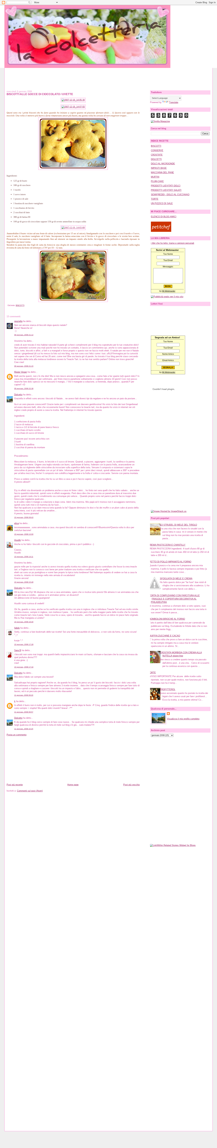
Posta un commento (16, 734)
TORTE (154, 199)
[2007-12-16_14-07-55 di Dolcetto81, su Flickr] (73, 106)
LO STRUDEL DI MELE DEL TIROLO (178, 525)
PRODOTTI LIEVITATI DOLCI (165, 185)
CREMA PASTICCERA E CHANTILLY (166, 545)
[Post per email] (7, 305)
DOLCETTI (156, 159)
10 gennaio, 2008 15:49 (23, 582)
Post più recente (15, 784)
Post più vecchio (131, 784)
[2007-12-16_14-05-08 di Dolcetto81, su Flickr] (73, 227)
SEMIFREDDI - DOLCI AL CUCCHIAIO (170, 194)
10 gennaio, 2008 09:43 (23, 517)
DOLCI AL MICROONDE (163, 163)
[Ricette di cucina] (161, 231)
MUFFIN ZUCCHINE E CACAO (164, 635)
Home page (72, 784)
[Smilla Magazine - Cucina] (160, 121)
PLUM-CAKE (157, 181)
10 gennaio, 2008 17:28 (23, 644)
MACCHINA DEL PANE (162, 172)
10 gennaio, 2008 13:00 (23, 534)
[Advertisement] (108, 75)
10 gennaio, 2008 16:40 (23, 622)
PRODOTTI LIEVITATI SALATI (166, 190)
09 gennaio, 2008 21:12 (23, 335)
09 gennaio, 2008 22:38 (23, 388)
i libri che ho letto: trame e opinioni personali (172, 243)
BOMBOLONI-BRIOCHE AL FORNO (167, 619)
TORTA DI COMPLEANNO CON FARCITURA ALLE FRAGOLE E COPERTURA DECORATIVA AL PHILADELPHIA (174, 598)
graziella (18, 321)
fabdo (17, 628)
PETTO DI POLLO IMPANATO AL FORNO (170, 561)
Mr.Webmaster (168, 291)
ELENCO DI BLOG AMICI (163, 216)
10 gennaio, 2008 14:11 (23, 557)
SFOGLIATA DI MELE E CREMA (176, 578)
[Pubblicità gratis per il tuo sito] (167, 296)
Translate (173, 102)
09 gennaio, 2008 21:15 (23, 366)
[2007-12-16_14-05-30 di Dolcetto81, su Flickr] (73, 100)
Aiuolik (17, 540)
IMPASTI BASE (159, 168)
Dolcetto (18, 394)
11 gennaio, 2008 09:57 (23, 712)
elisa (16, 523)
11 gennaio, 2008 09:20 (23, 695)
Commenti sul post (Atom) (30, 791)
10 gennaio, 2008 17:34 (23, 667)
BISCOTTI (20, 305)
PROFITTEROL (167, 689)
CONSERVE (157, 150)
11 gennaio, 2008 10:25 (23, 729)
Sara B (17, 650)
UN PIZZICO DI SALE (162, 203)
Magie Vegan (20, 372)
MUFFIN (155, 177)
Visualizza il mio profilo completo (183, 719)
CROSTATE (157, 155)
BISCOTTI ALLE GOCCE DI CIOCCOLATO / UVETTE (40, 94)
